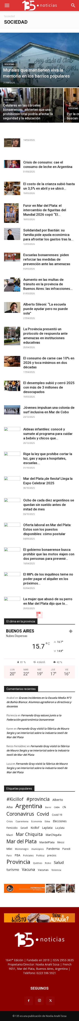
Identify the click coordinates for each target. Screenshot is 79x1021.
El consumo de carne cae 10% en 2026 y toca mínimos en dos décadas (48, 362)
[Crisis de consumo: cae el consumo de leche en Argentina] (12, 164)
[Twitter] (50, 1001)
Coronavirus (20, 814)
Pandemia (53, 849)
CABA (57, 807)
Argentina (28, 806)
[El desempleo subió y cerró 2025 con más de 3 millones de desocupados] (12, 386)
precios (51, 855)
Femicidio (12, 827)
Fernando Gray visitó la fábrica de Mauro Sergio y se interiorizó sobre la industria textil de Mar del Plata (37, 733)
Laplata (47, 827)
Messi (60, 842)
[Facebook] (29, 1001)
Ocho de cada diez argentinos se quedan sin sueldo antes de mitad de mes (48, 504)
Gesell (24, 827)
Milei (9, 849)
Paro (9, 855)
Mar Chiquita (29, 834)
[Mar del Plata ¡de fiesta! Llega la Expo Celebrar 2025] (12, 484)
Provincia (18, 862)
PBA (17, 855)
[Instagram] (39, 1001)
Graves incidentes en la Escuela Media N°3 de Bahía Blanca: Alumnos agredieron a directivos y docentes (38, 702)
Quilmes (37, 862)
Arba (9, 807)
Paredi (66, 849)
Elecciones (60, 821)
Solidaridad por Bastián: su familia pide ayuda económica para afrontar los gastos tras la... (48, 234)
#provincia (38, 799)
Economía (36, 821)
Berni (48, 807)
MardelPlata (47, 842)
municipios (37, 848)
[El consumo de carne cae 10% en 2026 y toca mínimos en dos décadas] (12, 361)
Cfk (64, 807)
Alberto (57, 800)
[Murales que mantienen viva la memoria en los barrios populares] (39, 60)
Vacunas (43, 870)
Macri (9, 835)
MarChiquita (53, 835)
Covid (43, 814)
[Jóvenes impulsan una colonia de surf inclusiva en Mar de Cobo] (12, 409)
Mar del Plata (21, 841)
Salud (59, 862)
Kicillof (35, 828)
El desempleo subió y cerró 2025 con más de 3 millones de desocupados (49, 387)
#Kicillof (14, 799)
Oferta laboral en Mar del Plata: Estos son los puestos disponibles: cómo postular (47, 529)
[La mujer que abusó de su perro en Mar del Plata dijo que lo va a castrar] (12, 601)
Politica (40, 855)
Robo (48, 862)
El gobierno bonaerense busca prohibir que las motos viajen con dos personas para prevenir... (48, 554)
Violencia (56, 869)
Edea (47, 821)
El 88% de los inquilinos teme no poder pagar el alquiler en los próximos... (48, 578)
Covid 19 (57, 815)
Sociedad (9, 64)
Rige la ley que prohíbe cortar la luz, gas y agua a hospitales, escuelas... (47, 458)
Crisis (9, 821)
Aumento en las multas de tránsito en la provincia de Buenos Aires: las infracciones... (48, 284)
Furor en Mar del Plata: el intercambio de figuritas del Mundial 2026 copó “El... (44, 210)
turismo (12, 870)
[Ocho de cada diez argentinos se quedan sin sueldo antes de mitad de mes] (12, 502)
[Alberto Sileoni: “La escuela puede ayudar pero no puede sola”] (12, 307)
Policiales (28, 855)
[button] (6, 5)
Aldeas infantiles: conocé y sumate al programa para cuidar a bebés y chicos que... (48, 433)
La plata (59, 827)
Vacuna (28, 869)
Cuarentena (22, 821)
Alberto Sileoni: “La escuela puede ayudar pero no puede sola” (45, 308)
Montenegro (22, 848)
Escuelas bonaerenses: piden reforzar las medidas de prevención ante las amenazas (46, 259)
